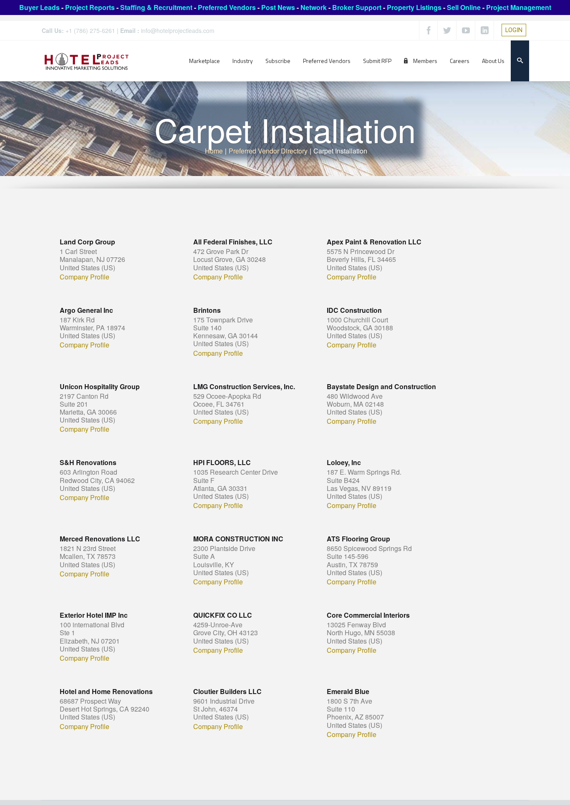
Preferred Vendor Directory (268, 151)
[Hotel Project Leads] (86, 60)
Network (313, 7)
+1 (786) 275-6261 (90, 30)
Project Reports (90, 7)
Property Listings (414, 7)
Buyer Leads (39, 7)
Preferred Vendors (227, 7)
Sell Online (464, 7)
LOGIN (513, 30)
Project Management (518, 7)
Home (214, 151)
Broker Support (356, 7)
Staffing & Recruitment (156, 7)
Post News (278, 7)
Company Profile (84, 277)
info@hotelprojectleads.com (177, 30)
